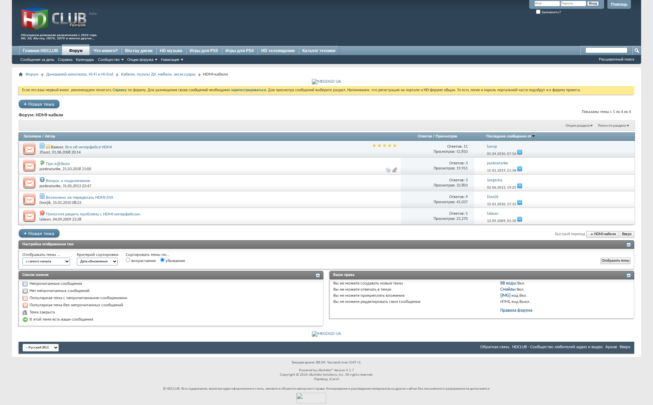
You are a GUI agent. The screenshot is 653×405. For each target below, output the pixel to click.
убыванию (175, 261)
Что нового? (106, 50)
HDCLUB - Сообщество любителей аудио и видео (557, 347)
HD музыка (171, 50)
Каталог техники (318, 50)
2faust (44, 152)
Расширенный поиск (616, 59)
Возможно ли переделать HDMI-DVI (79, 197)
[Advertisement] (508, 29)
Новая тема (39, 104)
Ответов (425, 136)
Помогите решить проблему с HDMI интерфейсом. (93, 214)
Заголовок (32, 136)
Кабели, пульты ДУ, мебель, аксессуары (158, 74)
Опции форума (140, 60)
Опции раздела (578, 126)
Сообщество (109, 60)
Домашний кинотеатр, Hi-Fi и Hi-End (79, 74)
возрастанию (143, 261)
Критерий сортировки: (98, 255)
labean (45, 219)
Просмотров (446, 136)
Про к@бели (58, 164)
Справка (65, 60)
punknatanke (50, 169)
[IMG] (505, 295)
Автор (50, 136)
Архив (611, 347)
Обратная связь (494, 347)
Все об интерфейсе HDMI (88, 147)
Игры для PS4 (239, 50)
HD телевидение (278, 50)
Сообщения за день (37, 60)
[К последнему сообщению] (519, 154)
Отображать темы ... (41, 255)
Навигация (170, 60)
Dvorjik (45, 203)
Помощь (619, 4)
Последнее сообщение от (508, 136)
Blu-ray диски (138, 50)
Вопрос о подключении (68, 181)
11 (466, 147)
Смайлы (508, 289)
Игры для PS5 (204, 50)
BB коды (508, 283)
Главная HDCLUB (40, 50)
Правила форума (516, 310)
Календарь (85, 60)
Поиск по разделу (612, 126)
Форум (76, 50)
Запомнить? (550, 12)
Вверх (627, 234)
